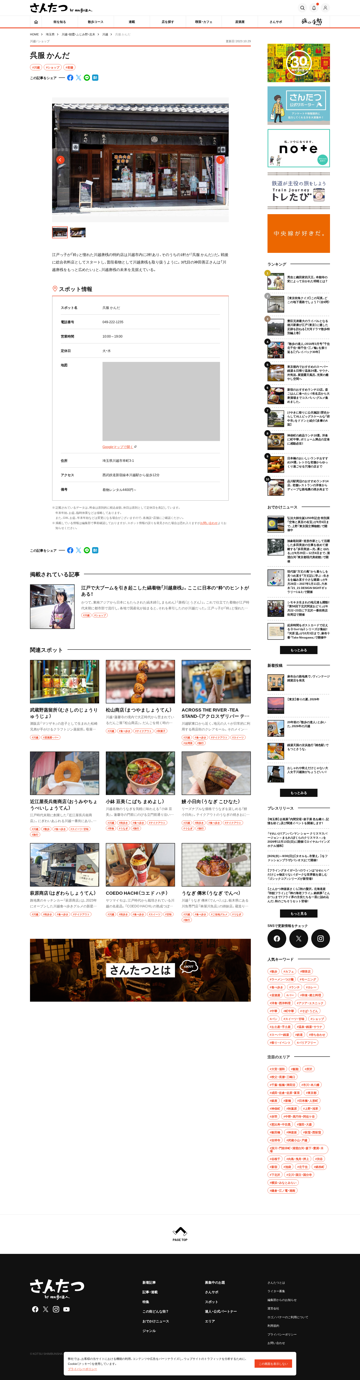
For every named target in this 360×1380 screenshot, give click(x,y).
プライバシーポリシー (282, 1334)
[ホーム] (36, 21)
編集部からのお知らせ (282, 1300)
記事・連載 (150, 1291)
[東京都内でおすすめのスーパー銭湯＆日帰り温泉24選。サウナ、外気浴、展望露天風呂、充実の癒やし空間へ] (299, 371)
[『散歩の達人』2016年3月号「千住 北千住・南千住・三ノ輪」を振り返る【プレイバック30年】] (299, 348)
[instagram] (56, 1309)
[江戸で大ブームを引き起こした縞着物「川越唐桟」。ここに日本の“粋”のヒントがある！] (140, 606)
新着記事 (149, 1282)
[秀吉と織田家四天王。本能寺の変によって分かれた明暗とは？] (299, 281)
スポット (211, 1301)
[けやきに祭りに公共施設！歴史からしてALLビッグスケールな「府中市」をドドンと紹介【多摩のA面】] (299, 417)
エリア (210, 1320)
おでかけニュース (155, 1320)
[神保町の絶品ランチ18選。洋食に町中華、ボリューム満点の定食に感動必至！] (299, 440)
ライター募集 (276, 1291)
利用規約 (273, 1325)
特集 (145, 1301)
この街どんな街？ (155, 1311)
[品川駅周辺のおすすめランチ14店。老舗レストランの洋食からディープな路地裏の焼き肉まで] (299, 486)
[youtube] (66, 1309)
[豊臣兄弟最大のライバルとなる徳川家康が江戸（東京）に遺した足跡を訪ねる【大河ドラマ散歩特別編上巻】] (299, 325)
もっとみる (298, 649)
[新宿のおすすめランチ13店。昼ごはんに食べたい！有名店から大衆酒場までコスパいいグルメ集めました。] (299, 394)
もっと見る (298, 913)
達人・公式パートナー (221, 1311)
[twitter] (45, 1309)
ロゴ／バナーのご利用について (288, 1317)
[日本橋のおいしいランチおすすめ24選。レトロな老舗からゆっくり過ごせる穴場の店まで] (299, 463)
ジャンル (149, 1330)
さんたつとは (276, 1282)
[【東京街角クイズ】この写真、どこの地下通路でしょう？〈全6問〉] (299, 303)
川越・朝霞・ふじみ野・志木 (78, 34)
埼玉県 (50, 34)
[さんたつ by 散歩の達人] (61, 8)
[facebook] (35, 1309)
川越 (105, 34)
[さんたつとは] (140, 970)
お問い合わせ (209, 523)
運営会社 (273, 1308)
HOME (34, 34)
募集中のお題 (215, 1282)
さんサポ (211, 1291)
